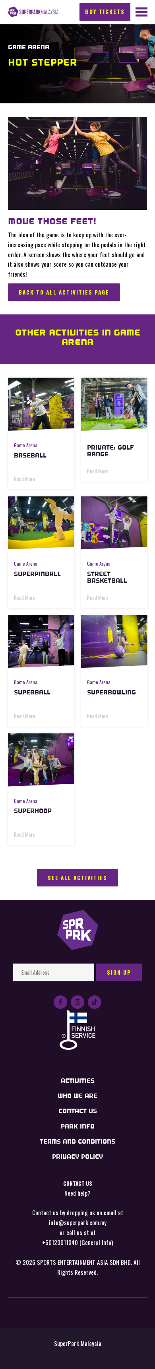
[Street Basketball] (114, 522)
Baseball (30, 455)
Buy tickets (105, 11)
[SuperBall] (41, 641)
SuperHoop (33, 810)
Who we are (77, 1095)
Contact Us (77, 1111)
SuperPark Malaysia (33, 12)
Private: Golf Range (110, 451)
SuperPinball (37, 574)
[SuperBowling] (114, 641)
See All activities (77, 878)
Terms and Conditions (77, 1141)
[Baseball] (41, 404)
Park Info (78, 1126)
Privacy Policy (77, 1156)
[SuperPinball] (41, 522)
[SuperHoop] (41, 760)
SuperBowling (111, 692)
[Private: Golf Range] (114, 404)
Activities (78, 1080)
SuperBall (32, 692)
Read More (24, 479)
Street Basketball (107, 577)
